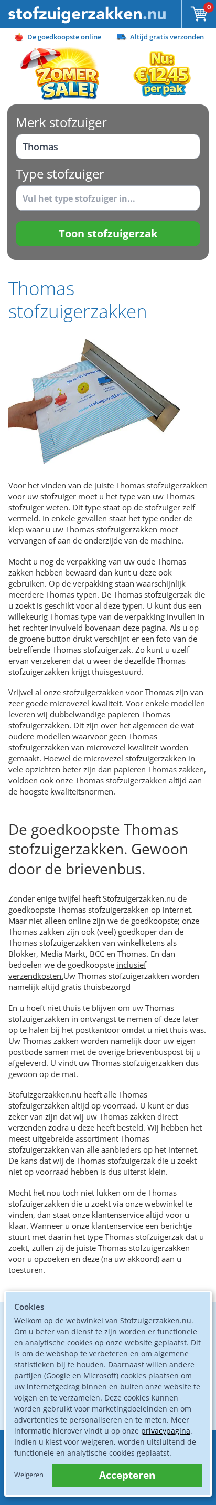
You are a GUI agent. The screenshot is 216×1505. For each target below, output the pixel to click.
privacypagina (165, 1431)
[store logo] (87, 14)
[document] (108, 1394)
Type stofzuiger (60, 173)
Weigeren (29, 1474)
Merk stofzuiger (61, 122)
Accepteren (127, 1475)
